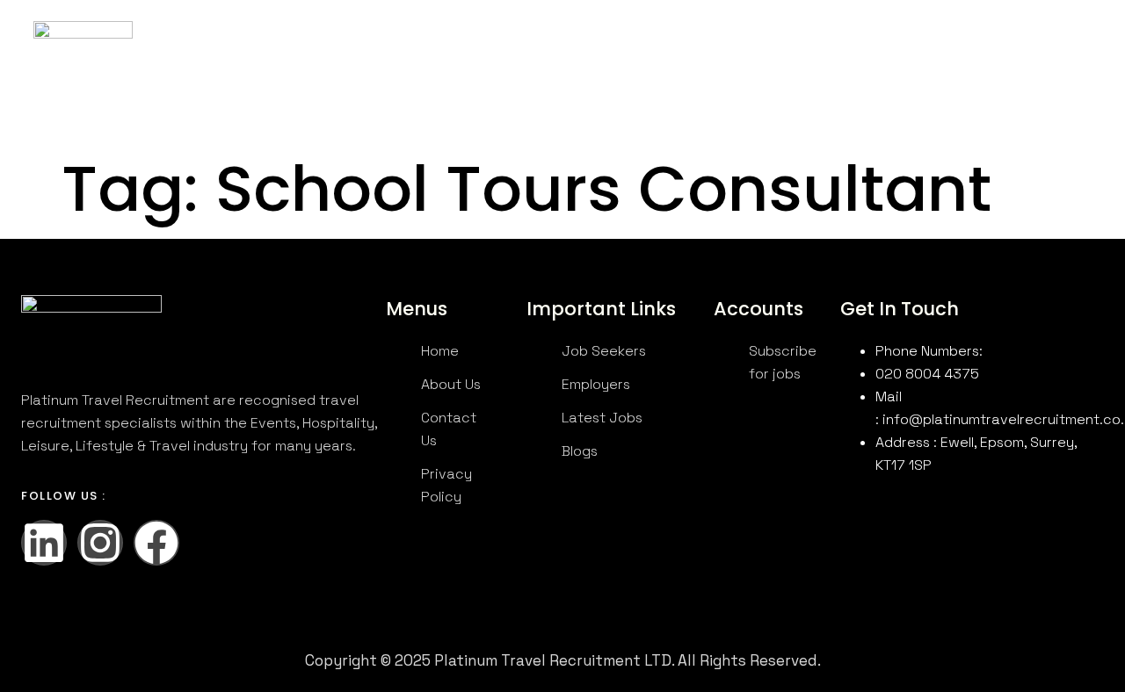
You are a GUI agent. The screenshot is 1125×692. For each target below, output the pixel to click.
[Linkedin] (44, 543)
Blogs (409, 65)
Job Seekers (380, 42)
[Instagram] (100, 543)
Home (203, 42)
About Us (271, 42)
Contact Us (596, 42)
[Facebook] (156, 543)
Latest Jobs (500, 42)
